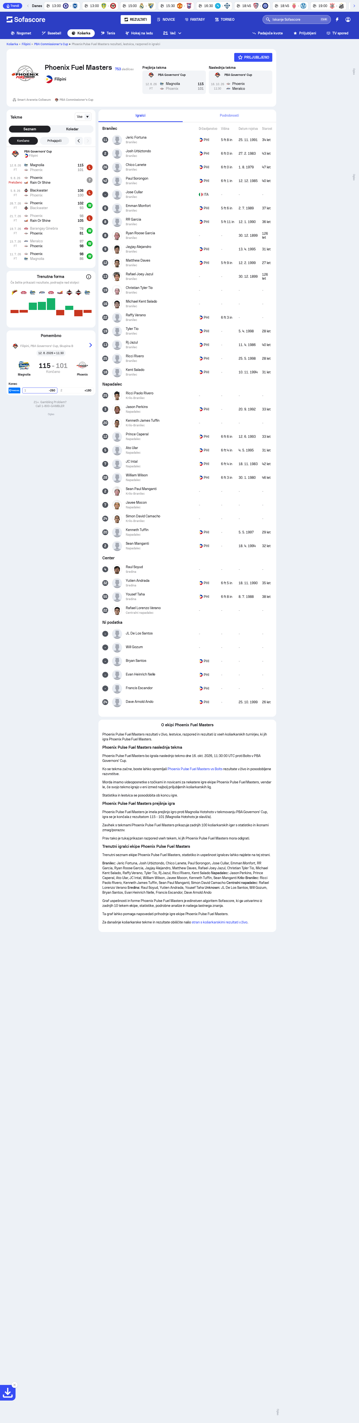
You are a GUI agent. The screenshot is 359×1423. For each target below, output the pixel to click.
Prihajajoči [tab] (54, 141)
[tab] (140, 116)
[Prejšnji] (28, 6)
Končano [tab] (23, 141)
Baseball (55, 33)
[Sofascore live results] (26, 19)
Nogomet (24, 33)
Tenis (111, 33)
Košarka (84, 33)
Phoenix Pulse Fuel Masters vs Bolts (195, 769)
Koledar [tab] (72, 129)
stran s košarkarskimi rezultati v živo (219, 922)
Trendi (15, 6)
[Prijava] (348, 19)
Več (169, 33)
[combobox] (83, 117)
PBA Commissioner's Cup (51, 44)
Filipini (26, 44)
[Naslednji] (354, 6)
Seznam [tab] (29, 129)
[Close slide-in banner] (15, 1385)
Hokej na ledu (142, 33)
